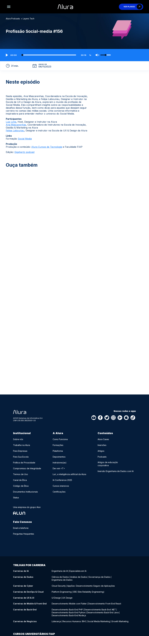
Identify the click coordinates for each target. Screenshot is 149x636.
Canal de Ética (20, 480)
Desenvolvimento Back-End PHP (67, 609)
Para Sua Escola (21, 457)
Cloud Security (59, 586)
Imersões (102, 445)
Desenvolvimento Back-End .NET (100, 609)
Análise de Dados (78, 577)
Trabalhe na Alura (21, 445)
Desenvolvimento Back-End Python (68, 612)
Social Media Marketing (98, 621)
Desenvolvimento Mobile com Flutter (69, 603)
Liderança (56, 621)
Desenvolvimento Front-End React (104, 603)
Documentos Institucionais (25, 491)
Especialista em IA (77, 571)
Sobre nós (18, 439)
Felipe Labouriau (15, 130)
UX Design (67, 598)
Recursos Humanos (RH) (74, 621)
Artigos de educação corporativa (108, 464)
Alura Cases (103, 439)
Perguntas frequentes (23, 534)
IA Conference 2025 (62, 480)
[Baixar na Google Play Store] (120, 418)
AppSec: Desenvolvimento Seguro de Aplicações (91, 586)
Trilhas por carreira (29, 565)
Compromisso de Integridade (27, 468)
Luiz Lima (11, 121)
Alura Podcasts (13, 18)
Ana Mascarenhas (16, 124)
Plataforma (58, 451)
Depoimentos (59, 457)
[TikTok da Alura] (133, 418)
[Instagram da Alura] (113, 418)
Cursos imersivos (61, 486)
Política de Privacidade (24, 462)
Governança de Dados (99, 577)
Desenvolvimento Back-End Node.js (69, 615)
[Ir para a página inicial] (65, 6)
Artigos (101, 451)
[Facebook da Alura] (100, 418)
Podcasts (102, 457)
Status (16, 497)
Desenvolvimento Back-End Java (103, 612)
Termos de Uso (20, 474)
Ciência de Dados (60, 577)
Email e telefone (21, 528)
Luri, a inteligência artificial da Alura (69, 474)
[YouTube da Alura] (94, 418)
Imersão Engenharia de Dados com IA (116, 471)
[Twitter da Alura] (107, 418)
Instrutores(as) (59, 462)
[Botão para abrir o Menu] (9, 7)
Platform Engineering (62, 592)
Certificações (59, 491)
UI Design (56, 598)
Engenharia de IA (60, 571)
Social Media (25, 138)
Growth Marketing (119, 621)
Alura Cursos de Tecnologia (46, 146)
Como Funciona (60, 439)
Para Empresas (20, 451)
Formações (58, 445)
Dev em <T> (59, 468)
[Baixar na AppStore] (126, 418)
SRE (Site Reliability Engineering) (88, 592)
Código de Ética (21, 486)
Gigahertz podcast (24, 152)
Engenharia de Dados (62, 580)
